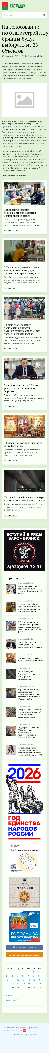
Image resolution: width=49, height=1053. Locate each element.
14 (29, 980)
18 (13, 983)
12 (18, 980)
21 (29, 983)
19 (18, 983)
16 (39, 980)
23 (39, 983)
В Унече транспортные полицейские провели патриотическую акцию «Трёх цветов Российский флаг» (22, 329)
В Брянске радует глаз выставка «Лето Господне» (23, 444)
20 (23, 983)
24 (7, 987)
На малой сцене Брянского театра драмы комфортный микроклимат (24, 499)
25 (13, 987)
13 (23, 980)
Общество (31, 56)
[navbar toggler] (45, 6)
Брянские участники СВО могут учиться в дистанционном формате (22, 388)
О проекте (16, 1034)
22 (34, 983)
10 (7, 980)
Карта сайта (30, 1034)
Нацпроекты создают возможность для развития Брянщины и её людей (20, 212)
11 (12, 980)
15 (34, 980)
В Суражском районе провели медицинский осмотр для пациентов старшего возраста (22, 270)
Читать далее (11, 230)
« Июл (9, 995)
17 (7, 983)
